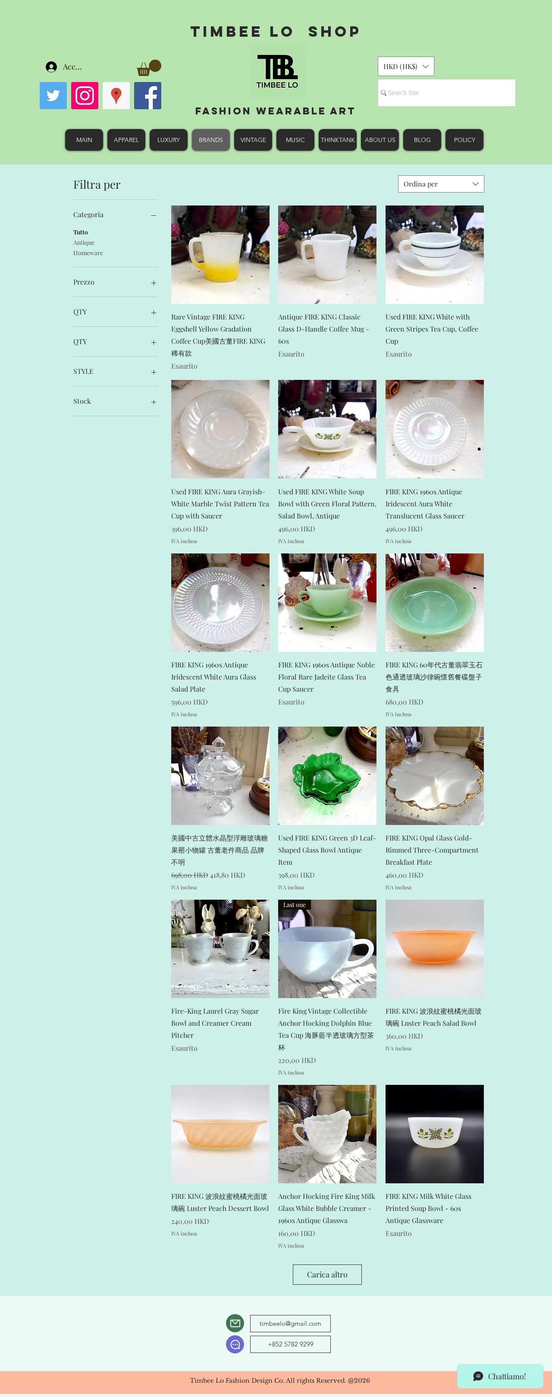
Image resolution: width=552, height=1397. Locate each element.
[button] (149, 68)
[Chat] (235, 1344)
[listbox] (406, 66)
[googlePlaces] (116, 95)
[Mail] (235, 1323)
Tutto (80, 232)
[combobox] (441, 184)
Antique (83, 242)
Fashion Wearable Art (275, 111)
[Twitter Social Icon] (53, 95)
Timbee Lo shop (275, 31)
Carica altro (327, 1274)
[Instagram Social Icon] (84, 95)
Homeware (88, 253)
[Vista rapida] (220, 254)
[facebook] (147, 95)
